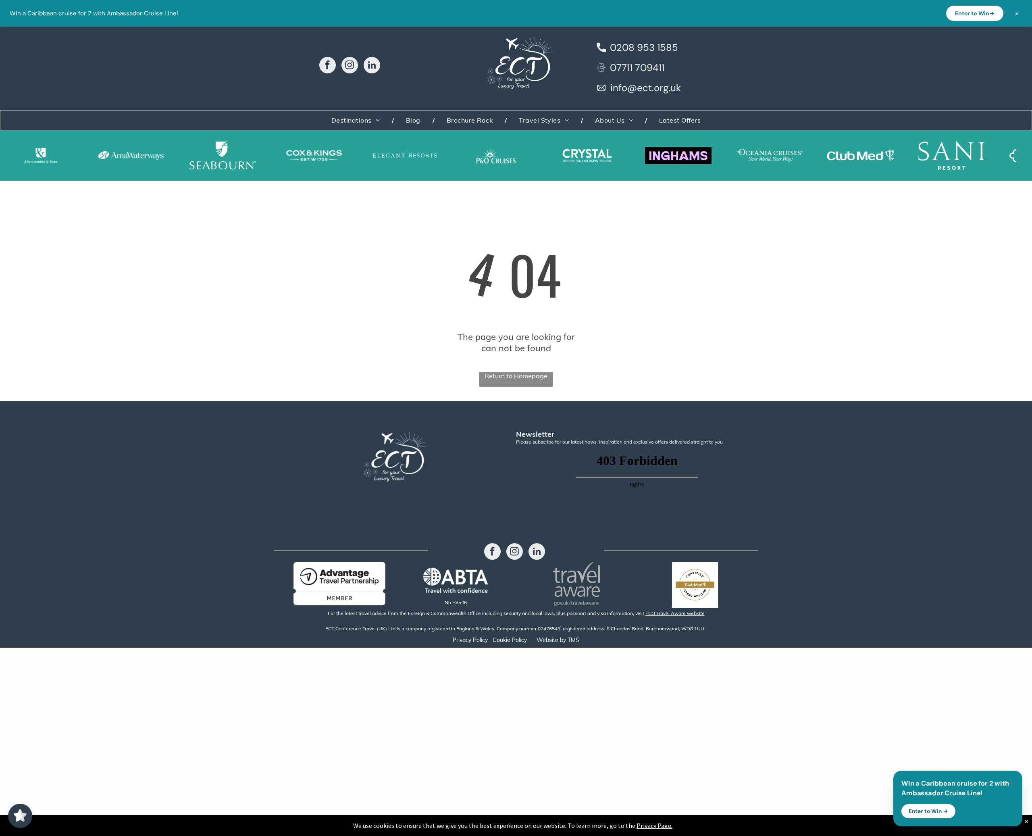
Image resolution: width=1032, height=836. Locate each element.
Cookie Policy (510, 640)
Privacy (462, 640)
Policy (480, 640)
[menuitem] (356, 120)
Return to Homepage (516, 376)
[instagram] (349, 66)
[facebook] (327, 66)
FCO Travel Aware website (675, 613)
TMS (573, 640)
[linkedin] (372, 66)
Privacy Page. (654, 825)
